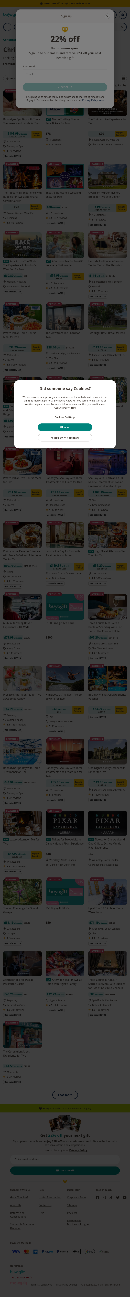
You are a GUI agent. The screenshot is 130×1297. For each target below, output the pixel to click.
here (73, 407)
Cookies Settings (65, 417)
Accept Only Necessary (65, 437)
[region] (65, 414)
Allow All (65, 427)
